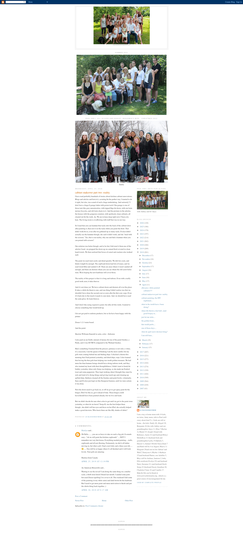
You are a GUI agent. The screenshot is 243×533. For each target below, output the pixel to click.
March (145, 340)
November (146, 259)
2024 (142, 230)
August (145, 270)
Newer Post (79, 500)
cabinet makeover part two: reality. (154, 294)
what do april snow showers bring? (154, 331)
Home (104, 500)
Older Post (129, 500)
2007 (142, 388)
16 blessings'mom (148, 410)
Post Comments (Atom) (94, 506)
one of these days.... (148, 328)
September (146, 266)
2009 (142, 381)
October (145, 262)
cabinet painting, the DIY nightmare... (151, 299)
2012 (142, 370)
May (144, 281)
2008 (142, 384)
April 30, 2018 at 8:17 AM (94, 490)
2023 (142, 234)
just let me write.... (148, 317)
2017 (142, 352)
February (145, 343)
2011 (142, 374)
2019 (142, 248)
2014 (142, 363)
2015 (142, 359)
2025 (142, 226)
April (144, 284)
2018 (142, 252)
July (144, 273)
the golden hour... (148, 320)
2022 (142, 237)
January (145, 347)
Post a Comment (81, 496)
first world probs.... (148, 324)
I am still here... (147, 335)
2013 (142, 366)
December (146, 255)
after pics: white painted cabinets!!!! (150, 289)
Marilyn (84, 430)
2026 (142, 223)
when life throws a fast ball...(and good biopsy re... (153, 312)
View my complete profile (149, 482)
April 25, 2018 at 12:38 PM (95, 461)
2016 (142, 355)
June (144, 277)
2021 (142, 241)
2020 (142, 245)
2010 (142, 377)
